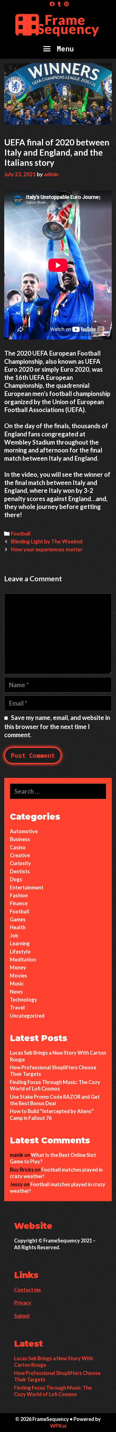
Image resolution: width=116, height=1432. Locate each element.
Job (14, 935)
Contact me (27, 1290)
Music (17, 983)
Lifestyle (20, 951)
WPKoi (58, 1426)
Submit (22, 1316)
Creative (20, 855)
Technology (23, 999)
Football (21, 533)
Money (18, 967)
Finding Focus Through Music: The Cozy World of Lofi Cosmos (55, 1085)
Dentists (20, 871)
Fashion (19, 895)
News (16, 992)
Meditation (23, 959)
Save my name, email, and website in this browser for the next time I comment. (57, 726)
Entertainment (26, 887)
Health (18, 927)
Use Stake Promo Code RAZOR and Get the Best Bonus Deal (55, 1100)
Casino (18, 847)
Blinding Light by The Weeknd (47, 541)
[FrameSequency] (58, 24)
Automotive (24, 831)
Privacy (22, 1303)
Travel (17, 1007)
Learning (20, 943)
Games (18, 919)
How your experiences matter (46, 549)
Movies (18, 975)
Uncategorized (27, 1016)
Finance (19, 903)
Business (20, 839)
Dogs (16, 879)
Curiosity (20, 863)
